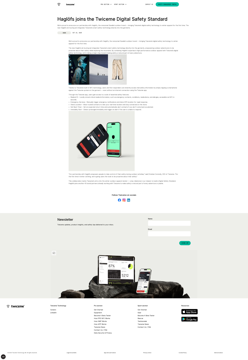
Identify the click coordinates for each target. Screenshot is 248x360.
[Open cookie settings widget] (3, 356)
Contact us (149, 4)
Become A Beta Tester (102, 316)
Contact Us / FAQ (100, 330)
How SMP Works (100, 321)
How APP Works (100, 324)
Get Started (98, 310)
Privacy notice (147, 352)
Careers (53, 310)
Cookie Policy (183, 352)
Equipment (98, 313)
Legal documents (71, 352)
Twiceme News (99, 327)
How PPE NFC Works (102, 318)
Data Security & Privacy (103, 333)
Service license (218, 352)
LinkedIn (53, 313)
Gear (139, 313)
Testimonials (142, 321)
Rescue (140, 318)
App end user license (110, 352)
